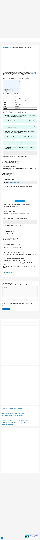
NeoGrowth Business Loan (14, 182)
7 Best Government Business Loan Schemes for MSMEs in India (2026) (15, 420)
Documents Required (7, 86)
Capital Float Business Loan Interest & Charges (11, 87)
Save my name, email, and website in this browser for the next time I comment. (18, 303)
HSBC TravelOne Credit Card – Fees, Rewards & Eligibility (13, 413)
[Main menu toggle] (38, 40)
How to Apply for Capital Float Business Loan (11, 88)
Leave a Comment (6, 69)
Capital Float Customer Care (8, 89)
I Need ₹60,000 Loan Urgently (8, 424)
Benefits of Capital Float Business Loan (10, 83)
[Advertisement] (20, 12)
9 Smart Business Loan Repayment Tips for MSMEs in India (13, 411)
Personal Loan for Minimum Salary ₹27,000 (10, 410)
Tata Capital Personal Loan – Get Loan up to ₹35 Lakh (12, 419)
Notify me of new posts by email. (9, 305)
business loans (33, 73)
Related (7, 91)
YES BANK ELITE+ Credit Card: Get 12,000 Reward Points (12, 408)
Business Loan (12, 69)
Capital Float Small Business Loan (9, 82)
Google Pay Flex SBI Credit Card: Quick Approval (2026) (13, 415)
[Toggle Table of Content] (18, 81)
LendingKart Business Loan (14, 221)
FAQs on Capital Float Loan (8, 90)
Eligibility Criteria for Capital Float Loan (10, 84)
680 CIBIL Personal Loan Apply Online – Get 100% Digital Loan (13, 417)
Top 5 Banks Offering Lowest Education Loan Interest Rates (13, 422)
